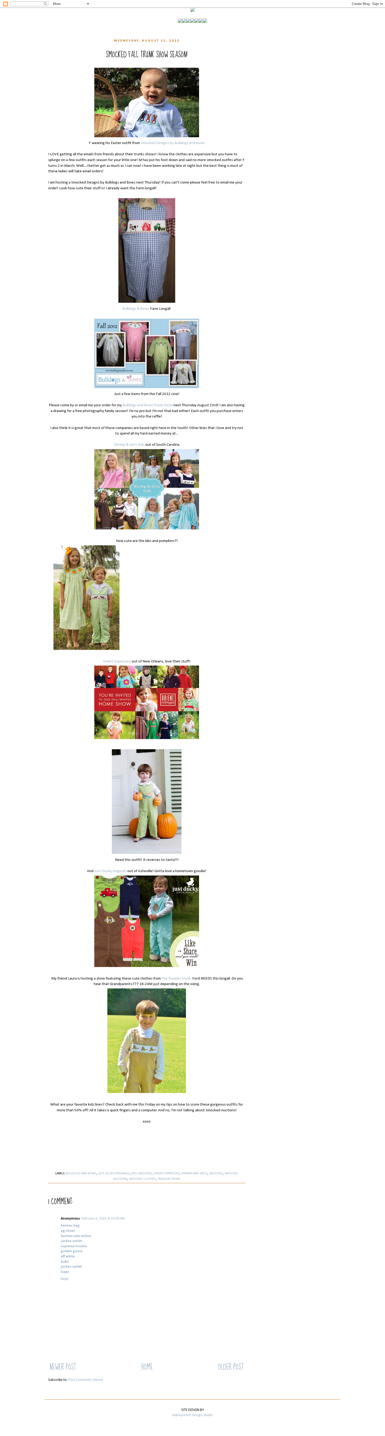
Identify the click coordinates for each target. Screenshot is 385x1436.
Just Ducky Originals (110, 871)
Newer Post (63, 1367)
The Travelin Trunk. (176, 978)
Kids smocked (141, 1173)
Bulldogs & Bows (135, 309)
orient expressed (166, 1173)
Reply (65, 1279)
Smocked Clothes (142, 1179)
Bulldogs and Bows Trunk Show (148, 405)
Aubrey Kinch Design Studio (192, 1415)
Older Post (231, 1367)
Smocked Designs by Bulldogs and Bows (173, 143)
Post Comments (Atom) (85, 1380)
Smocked (216, 1173)
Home (147, 1367)
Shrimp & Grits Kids (129, 445)
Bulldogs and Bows (81, 1173)
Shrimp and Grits (194, 1173)
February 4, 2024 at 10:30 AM (103, 1219)
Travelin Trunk (168, 1179)
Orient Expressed (117, 661)
